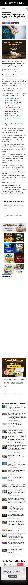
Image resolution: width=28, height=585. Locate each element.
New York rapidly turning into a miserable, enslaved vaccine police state (16, 457)
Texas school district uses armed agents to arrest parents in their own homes (16, 516)
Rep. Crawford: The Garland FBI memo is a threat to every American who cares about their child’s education (16, 449)
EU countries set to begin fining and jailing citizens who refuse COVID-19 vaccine (16, 492)
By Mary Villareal (16, 467)
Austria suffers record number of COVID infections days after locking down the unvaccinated (16, 544)
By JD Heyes (15, 433)
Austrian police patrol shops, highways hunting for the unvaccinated (15, 551)
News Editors (12, 20)
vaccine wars (16, 195)
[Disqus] (14, 298)
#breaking (8, 117)
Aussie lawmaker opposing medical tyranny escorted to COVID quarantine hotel (16, 472)
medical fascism (11, 189)
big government (15, 185)
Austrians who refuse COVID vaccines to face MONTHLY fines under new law (15, 425)
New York (17, 191)
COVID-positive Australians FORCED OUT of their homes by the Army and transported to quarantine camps (17, 523)
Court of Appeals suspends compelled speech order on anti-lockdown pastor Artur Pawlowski (16, 508)
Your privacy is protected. (8, 215)
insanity (21, 187)
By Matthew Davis (16, 482)
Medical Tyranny (9, 191)
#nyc (13, 117)
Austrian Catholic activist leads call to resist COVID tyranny (16, 529)
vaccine (22, 193)
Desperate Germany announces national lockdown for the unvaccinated (15, 479)
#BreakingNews (9, 98)
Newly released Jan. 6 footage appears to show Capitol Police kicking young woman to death (15, 536)
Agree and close (12, 576)
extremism (5, 187)
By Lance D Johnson (17, 460)
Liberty (4, 189)
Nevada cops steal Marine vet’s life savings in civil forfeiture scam (16, 431)
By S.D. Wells (15, 488)
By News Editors (16, 410)
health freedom (13, 187)
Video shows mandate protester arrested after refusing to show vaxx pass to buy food (17, 407)
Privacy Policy (10, 573)
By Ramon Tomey (16, 427)
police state (12, 193)
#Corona (17, 117)
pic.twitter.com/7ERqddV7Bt (13, 119)
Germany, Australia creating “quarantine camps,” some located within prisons (16, 464)
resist (17, 193)
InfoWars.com (17, 72)
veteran (23, 195)
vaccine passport (7, 195)
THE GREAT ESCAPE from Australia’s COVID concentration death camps (16, 485)
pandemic (5, 193)
